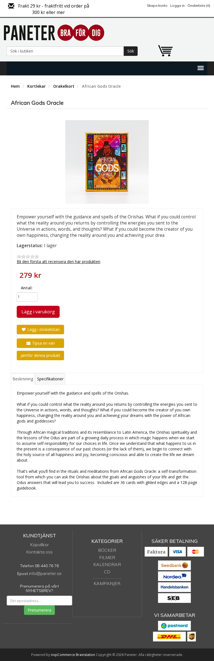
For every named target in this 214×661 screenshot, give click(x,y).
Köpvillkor (39, 544)
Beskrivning (23, 378)
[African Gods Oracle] (107, 162)
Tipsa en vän (43, 343)
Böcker (107, 550)
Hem (15, 86)
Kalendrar (107, 564)
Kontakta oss (39, 552)
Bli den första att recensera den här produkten (58, 261)
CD (107, 571)
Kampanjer (107, 583)
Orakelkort (63, 86)
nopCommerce (63, 654)
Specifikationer (50, 378)
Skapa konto (157, 5)
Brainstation (86, 654)
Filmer (107, 557)
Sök (130, 51)
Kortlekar (36, 86)
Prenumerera (39, 610)
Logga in (177, 5)
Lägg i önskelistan (43, 329)
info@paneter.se (45, 573)
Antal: (27, 287)
